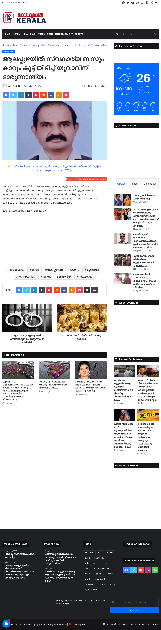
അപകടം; (99, 574)
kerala (35, 269)
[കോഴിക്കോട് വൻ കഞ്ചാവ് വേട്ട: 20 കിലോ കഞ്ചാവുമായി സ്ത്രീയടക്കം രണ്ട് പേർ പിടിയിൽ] (122, 278)
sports (87, 568)
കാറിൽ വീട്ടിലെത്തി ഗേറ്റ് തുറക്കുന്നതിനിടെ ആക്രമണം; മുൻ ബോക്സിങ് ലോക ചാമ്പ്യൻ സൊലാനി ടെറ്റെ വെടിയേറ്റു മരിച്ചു (123, 435)
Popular (120, 183)
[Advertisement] (54, 239)
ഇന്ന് (110, 574)
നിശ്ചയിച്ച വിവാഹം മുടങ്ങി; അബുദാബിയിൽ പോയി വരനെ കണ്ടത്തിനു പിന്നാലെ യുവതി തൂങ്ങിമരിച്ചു (90, 386)
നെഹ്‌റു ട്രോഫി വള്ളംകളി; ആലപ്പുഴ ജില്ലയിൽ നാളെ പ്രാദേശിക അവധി (53, 384)
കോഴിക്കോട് (99, 579)
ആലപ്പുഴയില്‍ (55, 269)
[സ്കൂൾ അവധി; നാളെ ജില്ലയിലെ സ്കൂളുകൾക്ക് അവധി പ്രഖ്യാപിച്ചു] (122, 260)
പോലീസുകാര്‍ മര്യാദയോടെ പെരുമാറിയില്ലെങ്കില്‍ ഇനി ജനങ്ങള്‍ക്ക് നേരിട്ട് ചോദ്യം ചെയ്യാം (145, 241)
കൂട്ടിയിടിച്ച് (92, 269)
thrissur (88, 574)
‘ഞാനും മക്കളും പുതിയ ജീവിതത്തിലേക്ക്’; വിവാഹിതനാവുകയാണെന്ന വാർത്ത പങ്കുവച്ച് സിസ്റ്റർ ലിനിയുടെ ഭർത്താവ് (145, 217)
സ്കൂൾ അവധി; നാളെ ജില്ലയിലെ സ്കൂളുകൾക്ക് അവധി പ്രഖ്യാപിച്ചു (143, 260)
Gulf (32, 34)
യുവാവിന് (65, 276)
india (100, 552)
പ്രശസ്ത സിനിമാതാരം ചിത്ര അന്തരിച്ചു (144, 197)
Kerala (16, 34)
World (41, 34)
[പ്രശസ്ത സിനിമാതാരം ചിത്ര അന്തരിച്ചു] (122, 200)
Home (6, 34)
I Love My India (79, 624)
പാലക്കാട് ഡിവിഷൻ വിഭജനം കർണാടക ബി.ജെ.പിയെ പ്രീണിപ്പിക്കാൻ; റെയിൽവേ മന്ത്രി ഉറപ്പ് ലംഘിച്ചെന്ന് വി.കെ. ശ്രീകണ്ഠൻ (147, 390)
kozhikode (99, 558)
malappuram (90, 563)
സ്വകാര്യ (85, 276)
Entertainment (64, 34)
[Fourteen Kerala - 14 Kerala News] (24, 17)
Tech (50, 34)
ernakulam (89, 552)
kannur (110, 552)
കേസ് (87, 579)
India (25, 34)
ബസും (46, 276)
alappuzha (17, 269)
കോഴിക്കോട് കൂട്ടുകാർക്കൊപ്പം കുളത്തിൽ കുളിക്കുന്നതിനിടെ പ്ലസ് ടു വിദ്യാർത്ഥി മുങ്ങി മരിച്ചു (123, 390)
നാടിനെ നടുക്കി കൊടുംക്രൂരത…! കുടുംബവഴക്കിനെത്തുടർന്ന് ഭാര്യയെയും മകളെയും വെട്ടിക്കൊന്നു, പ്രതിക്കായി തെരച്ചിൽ (146, 437)
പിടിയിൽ (89, 584)
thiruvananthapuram (103, 568)
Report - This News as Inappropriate (86, 179)
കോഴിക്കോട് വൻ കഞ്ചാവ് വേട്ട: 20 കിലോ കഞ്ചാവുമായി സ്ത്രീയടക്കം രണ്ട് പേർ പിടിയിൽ (144, 281)
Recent (134, 183)
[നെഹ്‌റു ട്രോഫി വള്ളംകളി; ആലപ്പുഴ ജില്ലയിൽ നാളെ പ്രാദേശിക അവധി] (54, 370)
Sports (79, 34)
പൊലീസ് (101, 584)
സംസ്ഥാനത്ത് (91, 590)
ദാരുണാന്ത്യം (26, 276)
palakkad (104, 563)
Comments (150, 183)
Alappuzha (25, 45)
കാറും (75, 269)
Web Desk (12, 86)
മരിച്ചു (112, 584)
